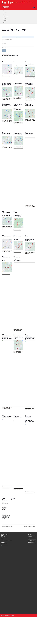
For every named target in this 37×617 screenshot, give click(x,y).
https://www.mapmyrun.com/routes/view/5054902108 (7, 121)
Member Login (6, 7)
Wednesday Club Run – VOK (8, 526)
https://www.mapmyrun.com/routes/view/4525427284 (18, 251)
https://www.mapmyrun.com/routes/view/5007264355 (7, 146)
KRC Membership (31, 540)
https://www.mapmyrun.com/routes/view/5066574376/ (7, 99)
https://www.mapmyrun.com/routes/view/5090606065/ (7, 408)
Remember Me (5, 47)
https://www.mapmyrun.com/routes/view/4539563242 (18, 229)
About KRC (30, 534)
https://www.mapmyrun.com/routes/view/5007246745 (7, 75)
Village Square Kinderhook (6, 515)
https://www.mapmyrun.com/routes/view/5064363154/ (30, 206)
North (14, 74)
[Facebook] (33, 7)
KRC (11, 499)
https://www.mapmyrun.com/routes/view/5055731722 (18, 123)
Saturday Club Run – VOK (6, 506)
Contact (29, 538)
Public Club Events (31, 542)
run (2, 510)
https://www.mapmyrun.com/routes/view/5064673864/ (18, 98)
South (17, 74)
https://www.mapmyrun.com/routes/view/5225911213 (30, 120)
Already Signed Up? (5, 54)
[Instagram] (34, 7)
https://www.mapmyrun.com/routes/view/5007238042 (18, 147)
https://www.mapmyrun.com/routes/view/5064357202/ (7, 228)
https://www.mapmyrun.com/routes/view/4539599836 (29, 409)
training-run (4, 508)
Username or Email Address (7, 39)
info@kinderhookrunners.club (6, 540)
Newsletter (30, 536)
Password (4, 43)
